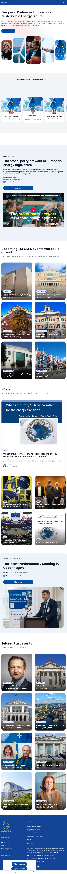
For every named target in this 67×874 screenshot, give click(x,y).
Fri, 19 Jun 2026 (41, 682)
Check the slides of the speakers (16, 572)
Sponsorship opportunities (14, 180)
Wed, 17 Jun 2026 (8, 722)
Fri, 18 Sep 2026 (7, 331)
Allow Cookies (19, 864)
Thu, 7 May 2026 (41, 722)
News (5, 450)
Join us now (8, 31)
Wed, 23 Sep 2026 (41, 331)
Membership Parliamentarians (36, 833)
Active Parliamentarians (34, 826)
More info (18, 582)
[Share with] (4, 470)
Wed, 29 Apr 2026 (8, 761)
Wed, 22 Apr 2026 (41, 761)
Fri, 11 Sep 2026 (7, 291)
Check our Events (11, 178)
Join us (18, 188)
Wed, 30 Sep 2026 (8, 370)
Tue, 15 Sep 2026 (41, 291)
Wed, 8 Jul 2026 (8, 682)
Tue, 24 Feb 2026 (41, 801)
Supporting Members (12, 182)
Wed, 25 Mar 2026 (8, 801)
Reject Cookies (19, 869)
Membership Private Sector (35, 836)
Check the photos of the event (15, 576)
